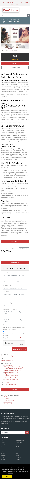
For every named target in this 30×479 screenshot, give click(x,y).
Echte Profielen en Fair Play (11, 372)
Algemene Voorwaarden (21, 337)
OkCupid (3, 453)
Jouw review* (6, 291)
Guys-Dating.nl (8, 403)
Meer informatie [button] (10, 473)
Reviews (10, 384)
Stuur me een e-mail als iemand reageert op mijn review (14, 334)
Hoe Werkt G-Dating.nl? (10, 377)
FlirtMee (3, 459)
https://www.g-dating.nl (7, 360)
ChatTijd (18, 446)
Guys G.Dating (8, 365)
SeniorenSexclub (20, 440)
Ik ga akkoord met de (15, 337)
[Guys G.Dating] (15, 38)
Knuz (2, 446)
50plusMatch (9, 2)
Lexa (17, 4)
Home (3, 19)
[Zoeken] (28, 15)
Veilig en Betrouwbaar (9, 374)
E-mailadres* (6, 279)
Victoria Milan (19, 442)
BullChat (18, 449)
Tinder (17, 444)
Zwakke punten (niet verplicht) (10, 317)
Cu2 (3, 2)
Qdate (17, 455)
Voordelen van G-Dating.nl (11, 379)
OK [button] (7, 476)
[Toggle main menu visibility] (27, 10)
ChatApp (18, 459)
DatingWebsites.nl (10, 10)
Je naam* (5, 272)
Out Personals (7, 397)
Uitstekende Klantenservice (11, 375)
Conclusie (6, 382)
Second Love (4, 455)
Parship (17, 2)
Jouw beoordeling (7, 303)
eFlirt (17, 451)
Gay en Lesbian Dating (13, 19)
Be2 (22, 2)
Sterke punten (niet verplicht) (10, 309)
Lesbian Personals (9, 400)
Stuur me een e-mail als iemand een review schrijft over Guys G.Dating (14, 328)
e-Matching (3, 444)
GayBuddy (6, 398)
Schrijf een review (8, 386)
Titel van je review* (7, 285)
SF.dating (3, 457)
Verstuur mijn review (19, 349)
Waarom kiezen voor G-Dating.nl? (12, 370)
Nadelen (6, 380)
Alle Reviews (23, 248)
